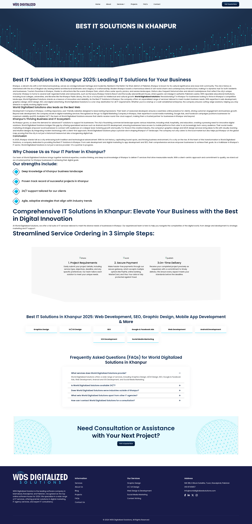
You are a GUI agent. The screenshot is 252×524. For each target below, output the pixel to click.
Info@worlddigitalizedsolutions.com (200, 490)
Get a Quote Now (126, 443)
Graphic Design (134, 483)
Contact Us (80, 502)
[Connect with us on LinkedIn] (189, 495)
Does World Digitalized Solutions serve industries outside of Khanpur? (105, 390)
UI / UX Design (133, 487)
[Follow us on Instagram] (197, 495)
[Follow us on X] (192, 495)
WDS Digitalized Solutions (121, 519)
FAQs (77, 498)
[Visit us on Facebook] (185, 495)
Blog (77, 490)
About (108, 4)
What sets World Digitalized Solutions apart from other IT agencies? (104, 395)
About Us (79, 487)
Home (97, 4)
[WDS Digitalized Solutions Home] (40, 476)
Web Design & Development (139, 490)
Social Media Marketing (137, 494)
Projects (134, 4)
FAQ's (145, 4)
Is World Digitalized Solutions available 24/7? (93, 385)
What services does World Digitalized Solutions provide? (98, 373)
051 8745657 (189, 487)
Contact (157, 4)
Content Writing (134, 498)
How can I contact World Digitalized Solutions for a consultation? (103, 400)
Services (120, 4)
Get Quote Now (231, 4)
